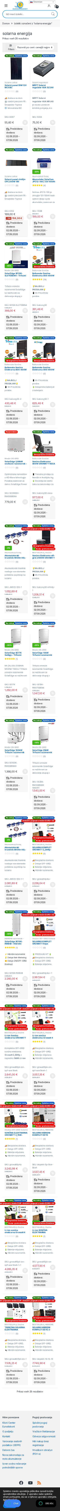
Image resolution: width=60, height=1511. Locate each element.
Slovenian (37, 2)
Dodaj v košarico (23, 122)
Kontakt (6, 1436)
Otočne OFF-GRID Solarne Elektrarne (16, 1131)
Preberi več (24, 502)
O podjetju (7, 1431)
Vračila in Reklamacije (43, 1431)
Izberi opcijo (52, 310)
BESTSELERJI (38, 553)
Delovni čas (8, 1450)
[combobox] (25, 14)
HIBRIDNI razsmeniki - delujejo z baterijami (14, 939)
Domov (6, 23)
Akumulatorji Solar (40, 176)
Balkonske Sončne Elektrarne (40, 271)
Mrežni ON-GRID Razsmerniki (12, 271)
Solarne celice (11, 82)
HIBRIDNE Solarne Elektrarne (42, 1131)
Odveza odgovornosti (43, 1436)
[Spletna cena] (16, 68)
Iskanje (52, 14)
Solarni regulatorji (40, 82)
